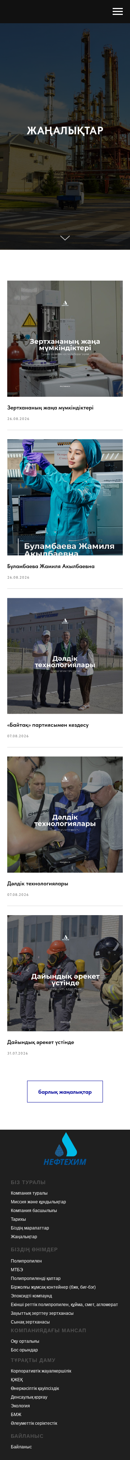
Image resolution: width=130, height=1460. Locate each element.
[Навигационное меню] (118, 11)
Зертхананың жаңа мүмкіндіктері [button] (50, 1349)
